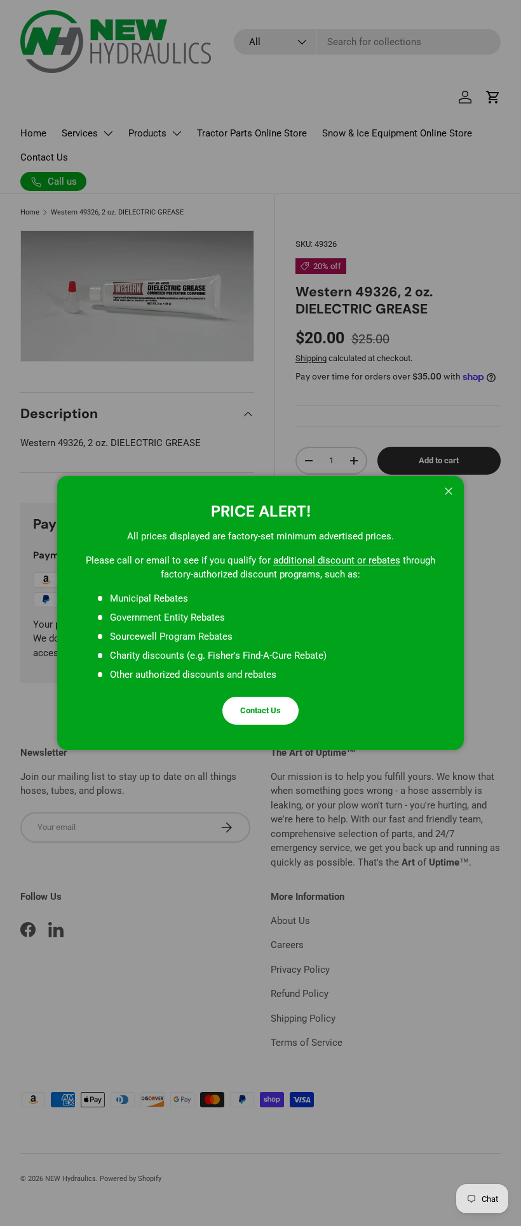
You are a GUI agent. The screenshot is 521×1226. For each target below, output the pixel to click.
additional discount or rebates (336, 560)
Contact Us (260, 710)
